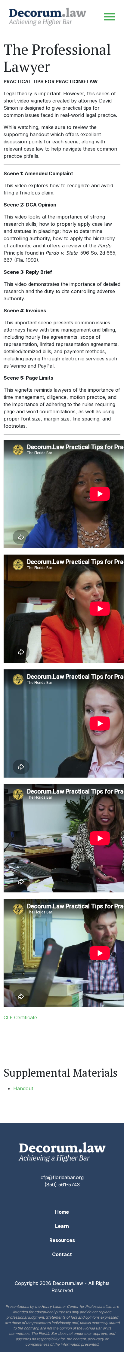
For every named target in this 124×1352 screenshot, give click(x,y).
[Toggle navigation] (109, 17)
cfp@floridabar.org (62, 1177)
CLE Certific (17, 1017)
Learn (62, 1226)
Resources (62, 1240)
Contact (62, 1254)
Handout (23, 1088)
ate (33, 1017)
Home (62, 1212)
